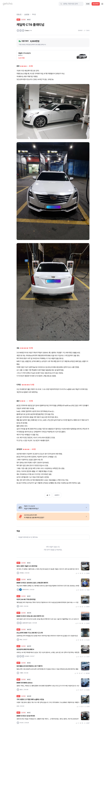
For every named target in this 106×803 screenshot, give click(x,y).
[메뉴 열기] (102, 4)
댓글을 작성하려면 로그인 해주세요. (28, 537)
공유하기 (57, 495)
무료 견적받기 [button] (96, 4)
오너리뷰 (26, 14)
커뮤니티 (19, 14)
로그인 (87, 4)
